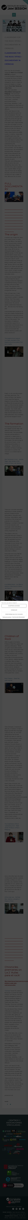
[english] (15, 602)
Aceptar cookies (14, 606)
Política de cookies (7, 617)
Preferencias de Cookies (14, 614)
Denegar (14, 610)
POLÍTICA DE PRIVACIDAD (18, 617)
